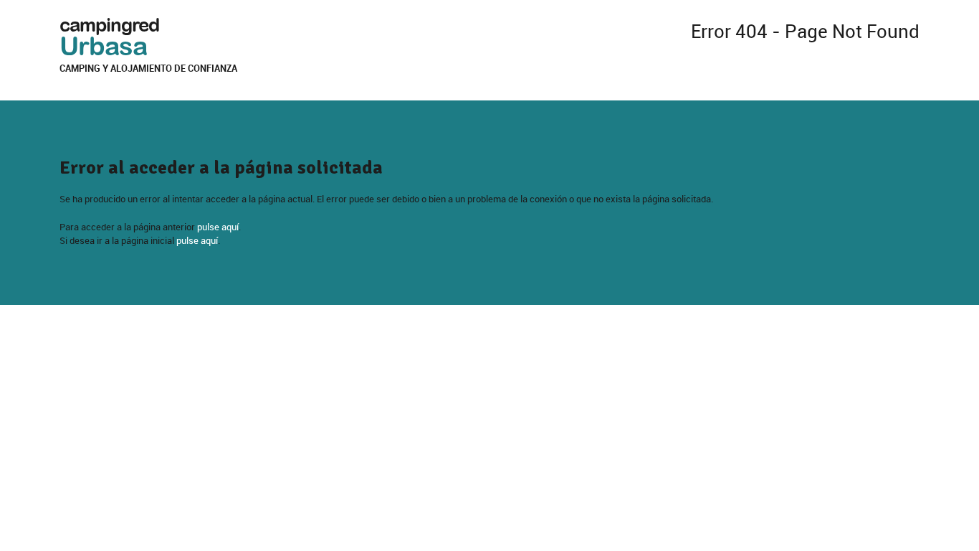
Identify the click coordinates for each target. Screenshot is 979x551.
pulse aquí (218, 226)
